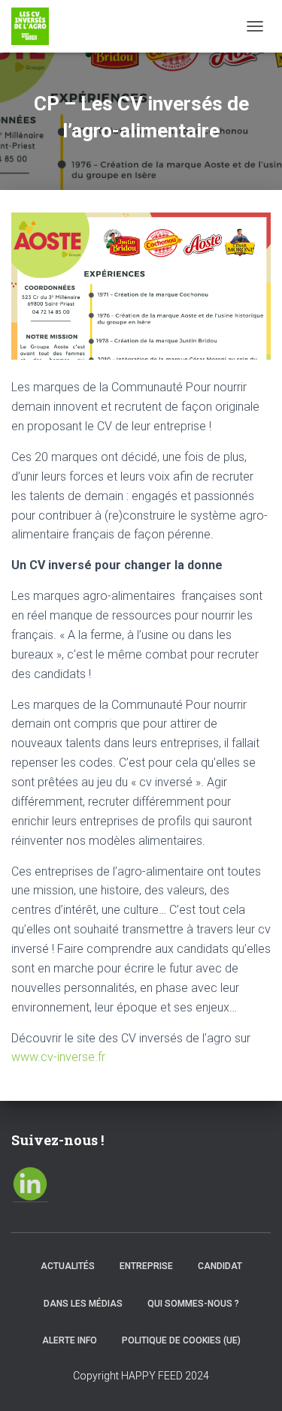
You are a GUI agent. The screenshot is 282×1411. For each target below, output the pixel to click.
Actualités (68, 1266)
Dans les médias (83, 1303)
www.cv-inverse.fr (58, 1057)
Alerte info (69, 1340)
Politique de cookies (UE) (181, 1340)
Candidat (220, 1266)
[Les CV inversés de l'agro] (35, 26)
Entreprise (146, 1266)
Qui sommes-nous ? (193, 1303)
